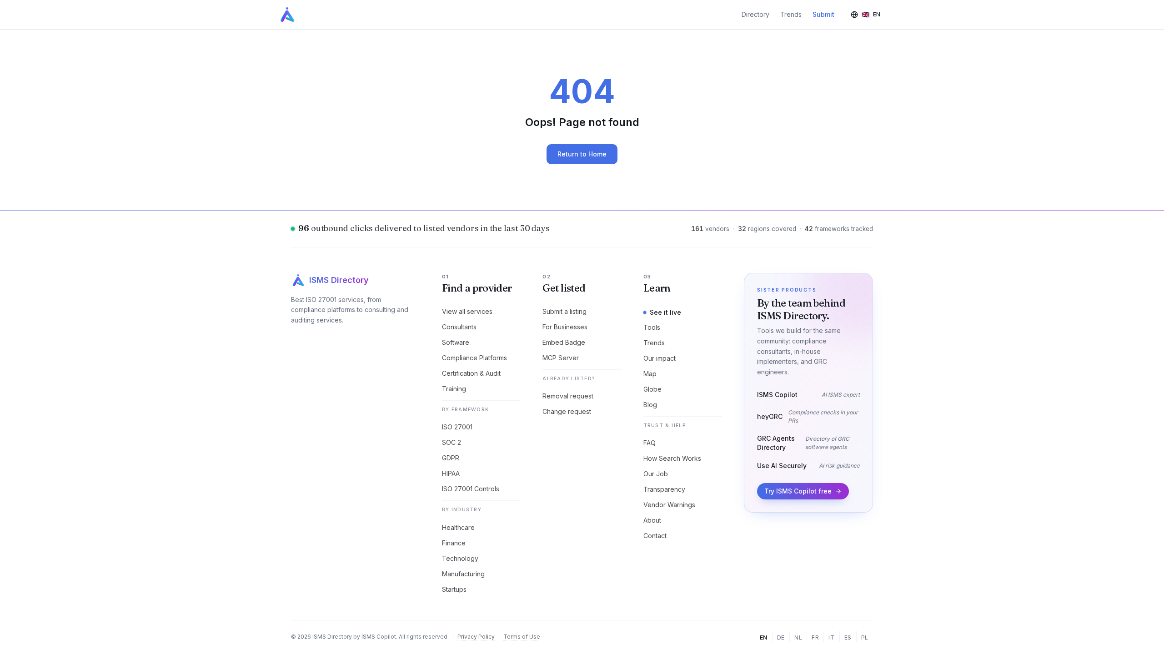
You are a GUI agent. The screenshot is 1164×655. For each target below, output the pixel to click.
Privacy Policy (476, 636)
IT (831, 637)
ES (848, 637)
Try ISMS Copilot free (798, 491)
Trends (791, 14)
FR (815, 637)
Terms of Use (521, 636)
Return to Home (582, 154)
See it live (665, 312)
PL (864, 637)
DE (781, 637)
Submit (823, 14)
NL (798, 637)
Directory (755, 14)
